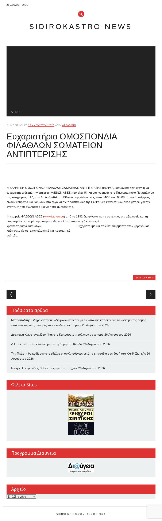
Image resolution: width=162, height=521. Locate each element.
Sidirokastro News (81, 26)
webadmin (69, 125)
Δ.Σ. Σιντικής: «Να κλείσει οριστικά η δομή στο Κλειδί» (46, 344)
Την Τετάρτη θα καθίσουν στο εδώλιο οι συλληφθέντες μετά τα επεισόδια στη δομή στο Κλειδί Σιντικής (78, 353)
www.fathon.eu (54, 216)
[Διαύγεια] (81, 467)
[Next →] (150, 294)
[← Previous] (11, 294)
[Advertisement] (81, 75)
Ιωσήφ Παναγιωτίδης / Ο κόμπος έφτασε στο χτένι (44, 368)
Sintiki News (144, 277)
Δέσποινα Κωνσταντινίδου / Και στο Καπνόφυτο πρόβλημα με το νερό (57, 334)
